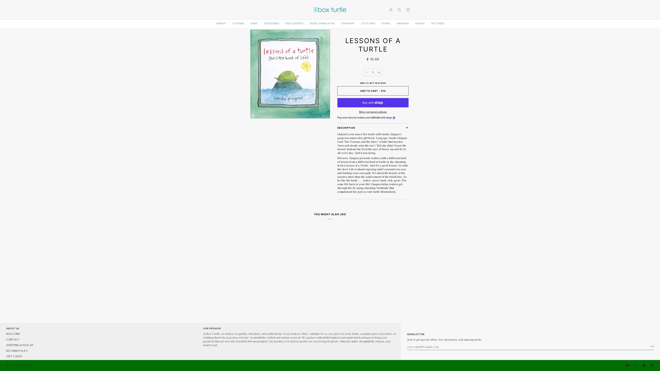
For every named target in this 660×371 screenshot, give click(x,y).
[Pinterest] (644, 365)
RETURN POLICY (17, 350)
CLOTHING (238, 23)
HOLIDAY (420, 23)
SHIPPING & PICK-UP (20, 345)
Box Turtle (17, 365)
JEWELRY (221, 23)
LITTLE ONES (368, 23)
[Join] (651, 346)
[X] (635, 365)
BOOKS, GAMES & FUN (322, 23)
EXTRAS (386, 23)
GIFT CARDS (437, 23)
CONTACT (12, 339)
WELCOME (13, 333)
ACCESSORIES (271, 23)
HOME (254, 23)
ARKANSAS (403, 23)
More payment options (373, 112)
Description (346, 127)
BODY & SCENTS (294, 23)
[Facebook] (627, 365)
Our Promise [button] (212, 328)
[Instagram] (652, 365)
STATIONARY (348, 23)
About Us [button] (12, 328)
